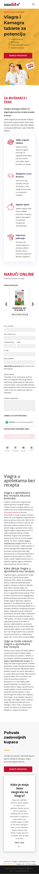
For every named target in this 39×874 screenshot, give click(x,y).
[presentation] (6, 304)
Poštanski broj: (9, 342)
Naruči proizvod (18, 55)
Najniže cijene (22, 204)
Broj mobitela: (9, 358)
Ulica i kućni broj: (10, 334)
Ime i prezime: (9, 326)
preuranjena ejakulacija (12, 512)
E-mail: (6, 350)
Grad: (19, 342)
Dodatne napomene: (11, 398)
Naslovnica (7, 861)
